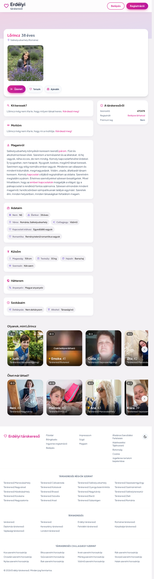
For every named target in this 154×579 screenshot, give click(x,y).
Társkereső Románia (125, 500)
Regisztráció (137, 6)
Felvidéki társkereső (88, 526)
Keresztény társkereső (52, 526)
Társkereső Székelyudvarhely (92, 482)
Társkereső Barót (86, 496)
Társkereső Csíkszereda (52, 482)
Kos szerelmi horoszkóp (15, 552)
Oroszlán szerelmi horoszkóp (18, 556)
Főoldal (49, 435)
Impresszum (85, 435)
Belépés (116, 6)
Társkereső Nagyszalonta (16, 500)
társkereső (9, 522)
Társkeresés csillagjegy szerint (76, 546)
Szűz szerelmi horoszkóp (52, 556)
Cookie (116, 453)
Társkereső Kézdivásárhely (17, 491)
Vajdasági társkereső (14, 530)
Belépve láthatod (136, 115)
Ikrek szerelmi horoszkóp (90, 552)
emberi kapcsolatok (41, 182)
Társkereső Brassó (50, 491)
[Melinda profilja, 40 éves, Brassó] (64, 397)
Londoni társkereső (50, 530)
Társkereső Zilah (123, 496)
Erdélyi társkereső (87, 522)
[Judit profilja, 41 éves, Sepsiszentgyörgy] (25, 348)
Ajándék (53, 89)
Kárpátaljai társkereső (125, 526)
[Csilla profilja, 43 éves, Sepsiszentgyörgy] (103, 348)
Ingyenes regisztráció (56, 443)
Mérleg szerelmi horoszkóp (91, 556)
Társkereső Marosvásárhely (17, 482)
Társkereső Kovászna (14, 496)
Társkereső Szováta (50, 496)
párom (62, 151)
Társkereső (46, 522)
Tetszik (34, 89)
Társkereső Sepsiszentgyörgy (129, 482)
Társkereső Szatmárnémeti (128, 487)
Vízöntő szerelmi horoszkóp (91, 561)
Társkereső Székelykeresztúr (129, 491)
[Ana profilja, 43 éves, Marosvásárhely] (103, 397)
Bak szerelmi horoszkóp (52, 561)
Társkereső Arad (49, 500)
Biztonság (117, 449)
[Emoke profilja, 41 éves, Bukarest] (64, 348)
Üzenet (16, 89)
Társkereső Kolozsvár (51, 487)
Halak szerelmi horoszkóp (127, 561)
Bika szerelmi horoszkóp (52, 552)
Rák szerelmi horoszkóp (126, 552)
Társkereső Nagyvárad (15, 487)
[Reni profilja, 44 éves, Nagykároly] (25, 397)
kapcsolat (33, 174)
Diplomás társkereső (14, 526)
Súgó (82, 439)
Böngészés (51, 439)
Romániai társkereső (125, 522)
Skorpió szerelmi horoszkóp (128, 556)
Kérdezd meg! (71, 111)
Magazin (83, 443)
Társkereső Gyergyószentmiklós (94, 487)
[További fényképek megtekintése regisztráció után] (25, 63)
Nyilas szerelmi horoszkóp (16, 561)
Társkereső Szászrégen (89, 500)
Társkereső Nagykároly (89, 491)
